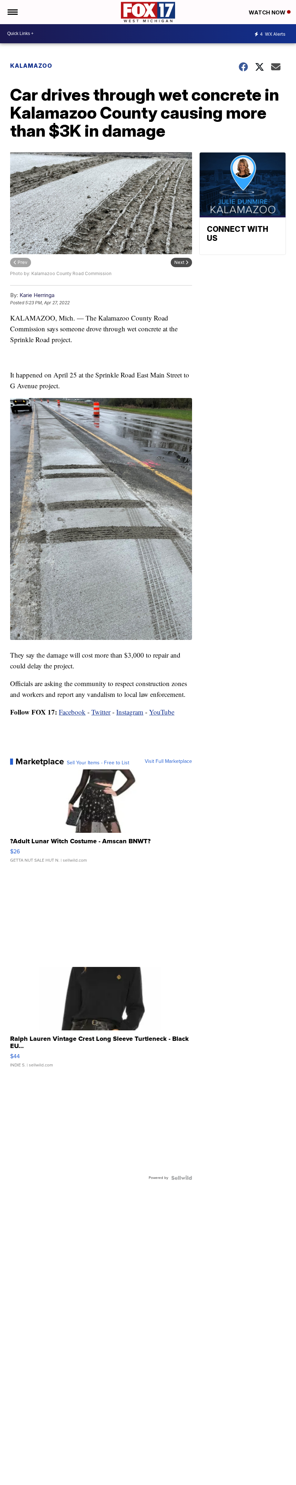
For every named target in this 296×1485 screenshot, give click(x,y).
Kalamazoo (31, 65)
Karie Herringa (37, 295)
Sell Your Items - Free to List (98, 762)
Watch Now (268, 12)
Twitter (100, 711)
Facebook (72, 711)
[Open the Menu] (12, 12)
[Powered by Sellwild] (181, 1177)
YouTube (161, 711)
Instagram (129, 711)
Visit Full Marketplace (168, 761)
